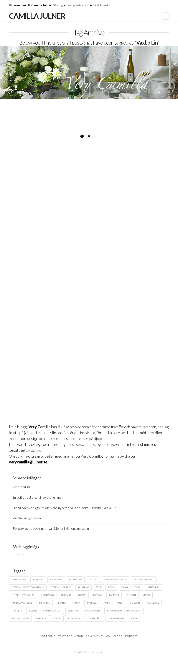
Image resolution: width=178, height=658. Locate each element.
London (131, 595)
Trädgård (94, 618)
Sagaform (18, 227)
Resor (33, 610)
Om (108, 636)
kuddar (97, 595)
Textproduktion (77, 5)
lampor (114, 595)
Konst (81, 595)
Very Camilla (39, 426)
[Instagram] (161, 4)
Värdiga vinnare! (41, 117)
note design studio (56, 219)
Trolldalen (19, 397)
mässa (76, 602)
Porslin (135, 602)
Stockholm (92, 610)
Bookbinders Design (24, 381)
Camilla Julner (37, 16)
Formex (64, 212)
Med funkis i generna (26, 518)
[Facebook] (150, 4)
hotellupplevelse (23, 595)
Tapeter (41, 618)
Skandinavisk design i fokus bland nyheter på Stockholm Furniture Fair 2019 (63, 508)
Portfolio (48, 636)
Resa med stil (21, 487)
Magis (146, 595)
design (93, 579)
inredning (47, 595)
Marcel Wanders (22, 602)
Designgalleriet (22, 212)
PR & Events (101, 5)
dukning (17, 389)
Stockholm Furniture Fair (124, 610)
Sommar (73, 610)
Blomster (75, 579)
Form (111, 587)
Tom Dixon (75, 618)
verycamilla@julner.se (28, 462)
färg (32, 389)
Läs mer (23, 198)
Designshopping (61, 587)
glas (137, 587)
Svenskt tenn (20, 618)
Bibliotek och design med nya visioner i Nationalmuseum (50, 528)
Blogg (118, 636)
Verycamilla (116, 618)
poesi (120, 602)
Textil (57, 618)
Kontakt (131, 636)
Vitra (133, 618)
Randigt (17, 610)
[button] (165, 16)
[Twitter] (156, 4)
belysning (56, 579)
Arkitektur (19, 579)
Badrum (38, 579)
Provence (153, 602)
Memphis (44, 602)
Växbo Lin (37, 227)
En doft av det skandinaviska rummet (37, 497)
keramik (66, 595)
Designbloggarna (115, 579)
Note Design (69, 389)
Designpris (45, 212)
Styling (58, 5)
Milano (61, 602)
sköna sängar (52, 610)
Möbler (92, 602)
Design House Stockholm (28, 587)
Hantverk (48, 389)
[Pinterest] (167, 4)
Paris (107, 602)
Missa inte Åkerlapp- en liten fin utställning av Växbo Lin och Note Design (46, 264)
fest (98, 587)
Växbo (37, 397)
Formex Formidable (24, 219)
